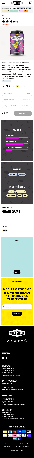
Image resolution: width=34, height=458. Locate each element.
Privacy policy (17, 322)
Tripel (5, 230)
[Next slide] (31, 43)
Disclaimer (28, 446)
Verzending (6, 446)
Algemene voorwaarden (11, 444)
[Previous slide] (3, 43)
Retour (24, 444)
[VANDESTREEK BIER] (17, 333)
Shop (3, 15)
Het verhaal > (7, 81)
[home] (17, 2)
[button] (3, 3)
